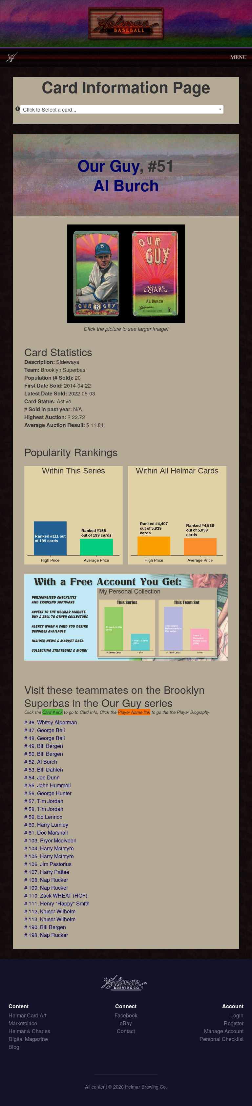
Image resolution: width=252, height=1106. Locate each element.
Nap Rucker (54, 879)
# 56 (29, 793)
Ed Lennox (49, 816)
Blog (14, 1047)
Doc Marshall (52, 832)
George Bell (51, 730)
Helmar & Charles (29, 1031)
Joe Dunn (48, 777)
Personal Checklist (221, 1039)
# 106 (30, 864)
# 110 (30, 895)
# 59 (29, 816)
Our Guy (108, 165)
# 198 (30, 935)
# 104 (30, 848)
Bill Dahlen (50, 769)
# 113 (30, 919)
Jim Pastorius (56, 864)
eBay (126, 1023)
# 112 (30, 911)
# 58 (29, 809)
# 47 (29, 730)
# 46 (29, 722)
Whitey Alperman (57, 722)
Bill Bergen (50, 746)
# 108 (30, 879)
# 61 (29, 832)
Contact (126, 1031)
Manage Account (223, 1031)
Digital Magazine (28, 1039)
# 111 (30, 903)
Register (233, 1023)
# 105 (30, 856)
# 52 (29, 761)
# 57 (29, 801)
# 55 (29, 785)
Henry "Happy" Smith (65, 903)
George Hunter (54, 793)
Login (236, 1015)
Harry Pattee (54, 872)
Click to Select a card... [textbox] (49, 109)
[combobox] (121, 109)
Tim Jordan (50, 801)
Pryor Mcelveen (58, 840)
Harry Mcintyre (57, 848)
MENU (238, 57)
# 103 (30, 840)
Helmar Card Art (27, 1015)
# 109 (30, 887)
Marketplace (23, 1023)
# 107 (30, 872)
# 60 (29, 824)
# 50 (29, 753)
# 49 (29, 746)
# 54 (29, 777)
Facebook (126, 1015)
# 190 (30, 927)
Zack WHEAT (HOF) (63, 895)
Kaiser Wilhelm (57, 911)
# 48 (29, 738)
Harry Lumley (52, 824)
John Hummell (54, 785)
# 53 (29, 769)
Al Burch (126, 185)
